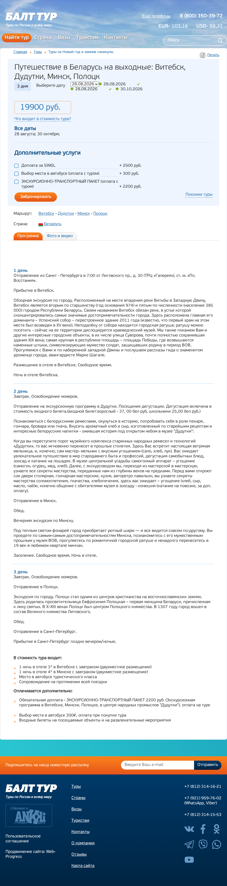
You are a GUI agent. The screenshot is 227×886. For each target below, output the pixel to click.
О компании (83, 843)
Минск (84, 214)
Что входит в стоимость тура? (42, 119)
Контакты (116, 37)
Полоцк (100, 214)
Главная (20, 52)
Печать (213, 55)
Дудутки (66, 214)
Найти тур (17, 37)
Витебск (46, 214)
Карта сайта (82, 866)
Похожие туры (199, 195)
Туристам (87, 37)
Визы (64, 37)
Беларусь (52, 224)
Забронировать (35, 197)
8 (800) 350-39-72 (201, 16)
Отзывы (79, 855)
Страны (43, 37)
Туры (38, 52)
